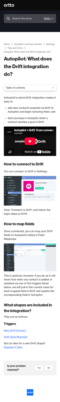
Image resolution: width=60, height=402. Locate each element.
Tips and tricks (15, 48)
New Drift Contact (15, 330)
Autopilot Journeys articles (28, 44)
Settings (50, 44)
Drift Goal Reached (15, 337)
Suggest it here (13, 347)
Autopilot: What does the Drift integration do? (27, 52)
